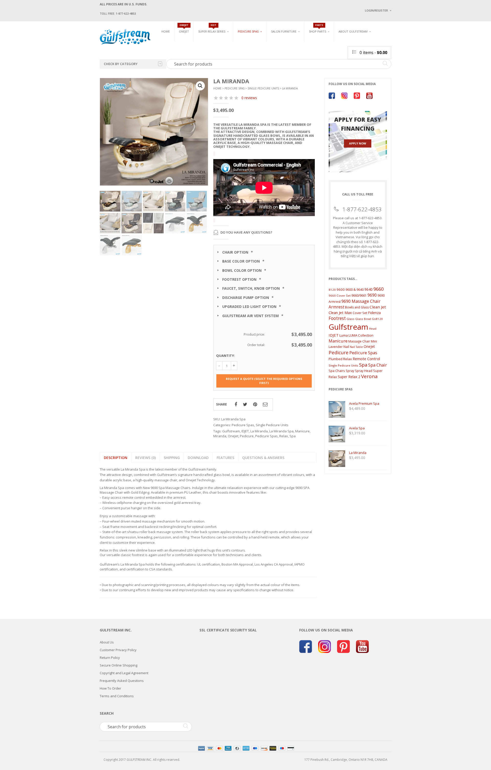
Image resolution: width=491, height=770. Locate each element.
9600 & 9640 (354, 289)
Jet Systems (317, 54)
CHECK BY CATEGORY (121, 63)
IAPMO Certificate (402, 74)
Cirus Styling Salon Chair (291, 54)
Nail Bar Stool (385, 72)
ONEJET (184, 31)
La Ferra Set (383, 54)
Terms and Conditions (117, 696)
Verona (369, 376)
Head (372, 328)
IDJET (245, 431)
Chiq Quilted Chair (388, 60)
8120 (332, 290)
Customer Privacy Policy (118, 650)
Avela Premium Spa (252, 56)
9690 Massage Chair (361, 301)
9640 (368, 289)
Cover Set (360, 313)
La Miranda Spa (281, 431)
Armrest (336, 307)
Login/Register (376, 10)
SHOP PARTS (317, 31)
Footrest (337, 318)
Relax (283, 436)
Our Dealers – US (401, 52)
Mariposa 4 (297, 51)
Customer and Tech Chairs (390, 44)
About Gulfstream (353, 31)
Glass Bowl (363, 319)
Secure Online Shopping (118, 665)
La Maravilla (248, 74)
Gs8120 (377, 319)
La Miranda (259, 431)
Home (165, 31)
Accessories (318, 48)
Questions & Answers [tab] (263, 457)
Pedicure (247, 436)
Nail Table (356, 347)
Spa (292, 436)
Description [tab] (115, 457)
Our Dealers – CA (401, 59)
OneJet (233, 436)
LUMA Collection (361, 335)
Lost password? (375, 74)
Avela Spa (245, 51)
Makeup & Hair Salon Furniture (288, 44)
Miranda (219, 436)
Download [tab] (198, 457)
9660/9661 (359, 295)
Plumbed (335, 359)
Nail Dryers (331, 74)
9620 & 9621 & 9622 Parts (327, 72)
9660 (378, 289)
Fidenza (374, 312)
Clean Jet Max (340, 312)
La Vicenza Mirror (285, 72)
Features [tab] (225, 457)
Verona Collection (337, 43)
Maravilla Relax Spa (213, 54)
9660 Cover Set (340, 295)
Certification (355, 74)
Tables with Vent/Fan (338, 51)
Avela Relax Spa (210, 43)
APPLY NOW (357, 143)
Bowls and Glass (322, 43)
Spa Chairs (337, 370)
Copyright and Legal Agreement (124, 673)
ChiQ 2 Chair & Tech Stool (393, 66)
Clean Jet (378, 306)
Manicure (302, 431)
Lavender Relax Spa (212, 48)
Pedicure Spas (248, 31)
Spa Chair (377, 365)
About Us (107, 642)
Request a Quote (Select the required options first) (264, 381)
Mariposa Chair (301, 56)
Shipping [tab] (172, 457)
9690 (372, 295)
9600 (341, 289)
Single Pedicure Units (256, 43)
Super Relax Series (211, 31)
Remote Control (366, 358)
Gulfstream (231, 431)
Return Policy (110, 657)
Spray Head (363, 371)
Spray (350, 371)
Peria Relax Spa (209, 72)
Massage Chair (359, 341)
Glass (350, 319)
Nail (346, 347)
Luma (343, 335)
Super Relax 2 (349, 376)
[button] (200, 85)
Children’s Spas (301, 43)
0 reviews (249, 97)
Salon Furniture (283, 31)
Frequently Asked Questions (122, 680)
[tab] (145, 457)
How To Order (110, 688)
